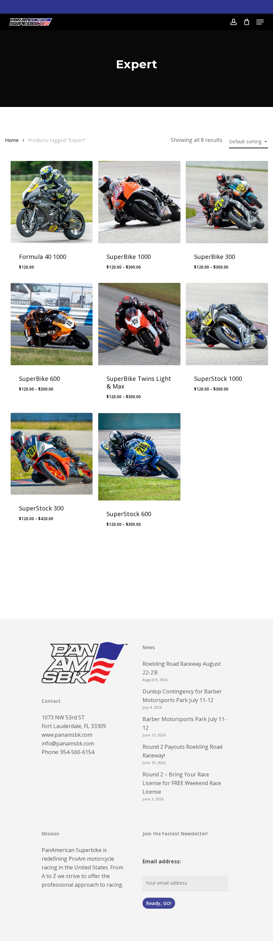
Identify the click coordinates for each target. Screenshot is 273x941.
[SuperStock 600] (139, 456)
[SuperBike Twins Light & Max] (139, 324)
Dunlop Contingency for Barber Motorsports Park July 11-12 (182, 696)
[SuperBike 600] (52, 324)
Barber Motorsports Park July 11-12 (184, 723)
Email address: (161, 861)
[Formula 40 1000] (52, 202)
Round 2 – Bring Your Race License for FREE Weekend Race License (181, 783)
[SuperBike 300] (227, 202)
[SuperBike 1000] (139, 202)
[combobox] (248, 141)
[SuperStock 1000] (227, 324)
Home (12, 140)
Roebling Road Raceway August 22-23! (181, 668)
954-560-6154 (77, 752)
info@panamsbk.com (68, 743)
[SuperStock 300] (52, 454)
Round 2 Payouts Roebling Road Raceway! (182, 751)
